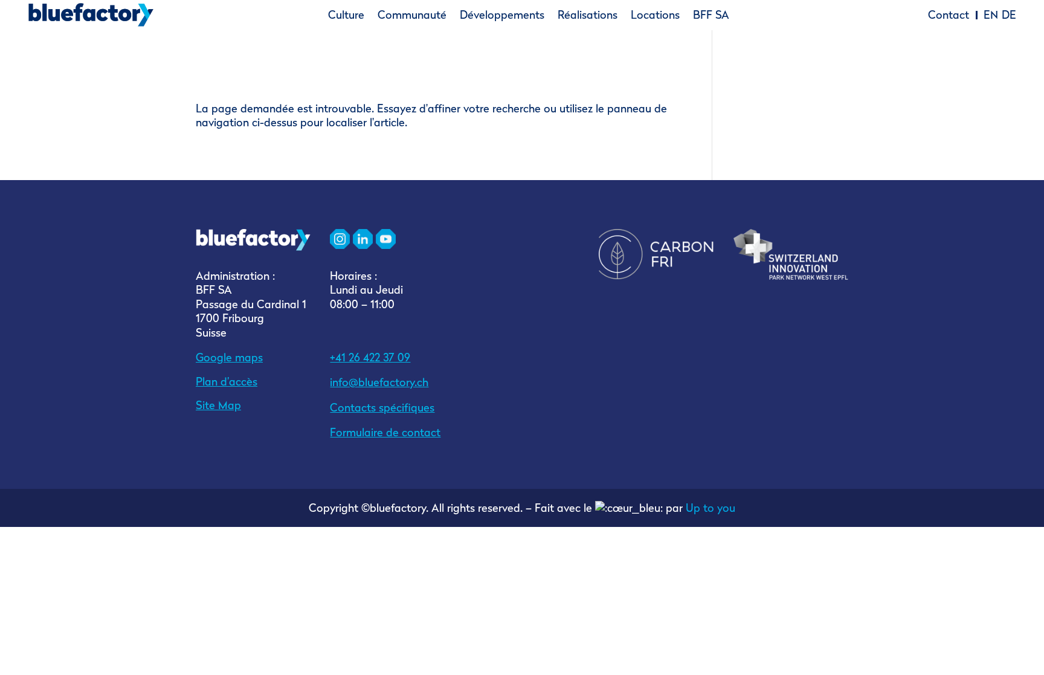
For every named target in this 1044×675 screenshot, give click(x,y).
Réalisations (587, 15)
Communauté (412, 15)
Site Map (218, 405)
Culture (346, 15)
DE (1009, 15)
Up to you (710, 508)
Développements (502, 15)
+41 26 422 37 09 (370, 357)
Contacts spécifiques (382, 407)
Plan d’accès (226, 381)
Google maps (229, 357)
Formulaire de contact (385, 432)
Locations (655, 15)
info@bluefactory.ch (379, 382)
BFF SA (711, 15)
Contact (948, 15)
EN (991, 15)
